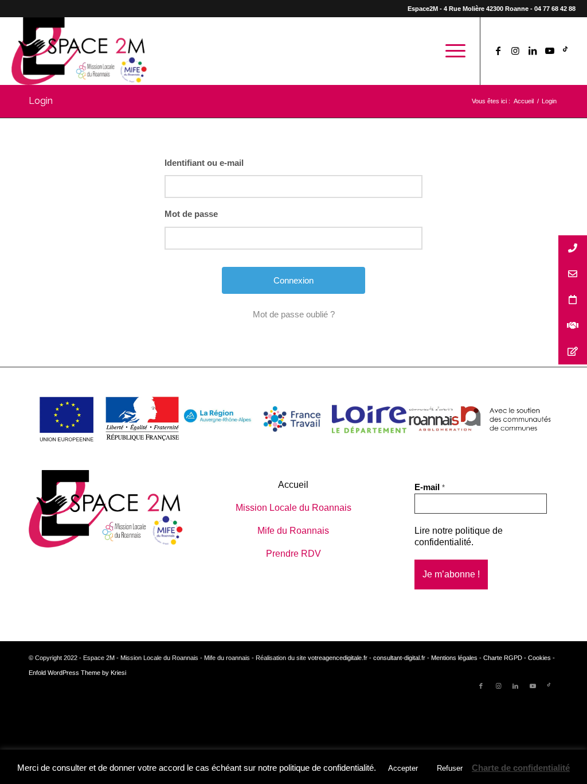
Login (41, 100)
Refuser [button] (450, 768)
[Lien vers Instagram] (515, 50)
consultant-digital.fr (399, 657)
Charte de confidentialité (521, 768)
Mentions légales (454, 657)
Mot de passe (191, 214)
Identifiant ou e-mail (204, 163)
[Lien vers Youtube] (549, 50)
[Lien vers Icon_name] (567, 50)
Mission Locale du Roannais (293, 508)
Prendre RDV (293, 553)
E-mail (429, 487)
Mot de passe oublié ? (294, 314)
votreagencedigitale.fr (337, 657)
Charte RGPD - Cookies (517, 657)
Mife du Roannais (293, 530)
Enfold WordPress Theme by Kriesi (77, 672)
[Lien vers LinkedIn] (532, 50)
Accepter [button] (403, 768)
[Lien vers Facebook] (498, 50)
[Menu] (451, 51)
